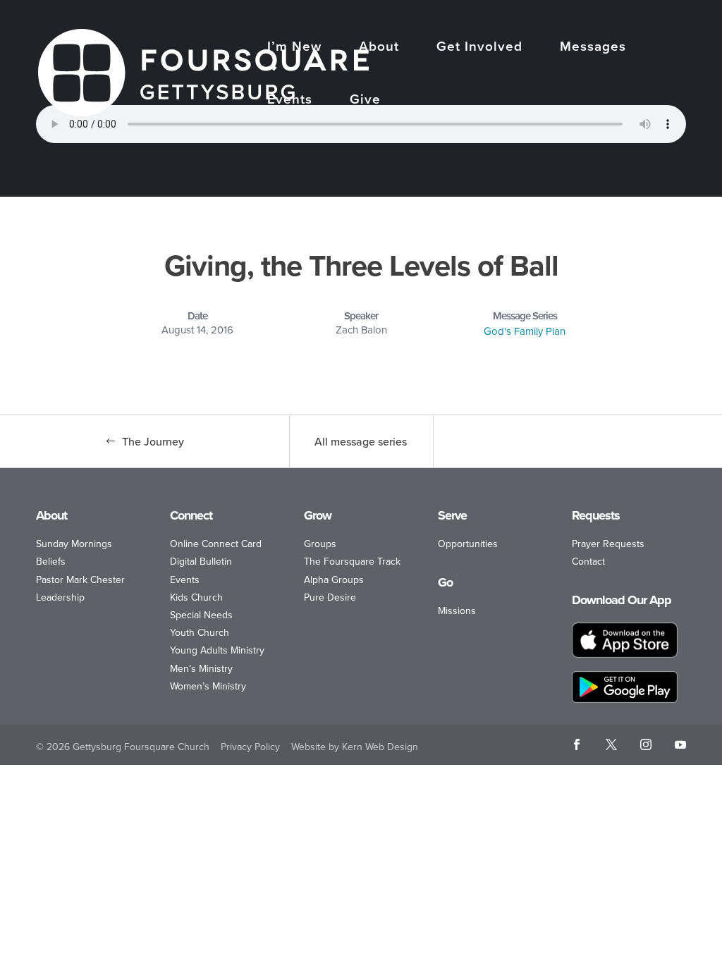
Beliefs (51, 561)
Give (365, 100)
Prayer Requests (608, 543)
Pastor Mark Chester (80, 579)
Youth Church (199, 632)
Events (289, 100)
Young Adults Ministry (217, 650)
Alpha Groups (334, 579)
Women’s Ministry (208, 686)
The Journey (153, 441)
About (379, 47)
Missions (457, 610)
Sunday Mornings (74, 543)
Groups (320, 543)
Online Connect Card (216, 543)
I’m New (294, 47)
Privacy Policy (250, 747)
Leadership (60, 597)
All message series (360, 441)
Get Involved (479, 47)
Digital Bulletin (201, 561)
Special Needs (201, 615)
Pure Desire (330, 597)
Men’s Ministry (201, 668)
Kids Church (196, 597)
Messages (593, 47)
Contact (588, 561)
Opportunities (468, 543)
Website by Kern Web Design (354, 747)
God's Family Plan (524, 331)
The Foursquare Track (352, 561)
